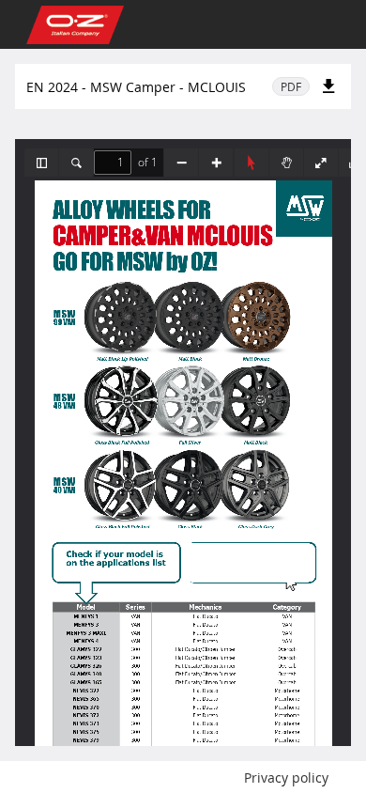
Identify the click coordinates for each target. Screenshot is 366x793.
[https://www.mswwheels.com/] (250, 563)
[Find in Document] (76, 162)
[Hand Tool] (286, 162)
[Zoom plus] (216, 162)
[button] (41, 162)
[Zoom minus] (181, 162)
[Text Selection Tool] (251, 162)
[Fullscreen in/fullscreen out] (321, 162)
